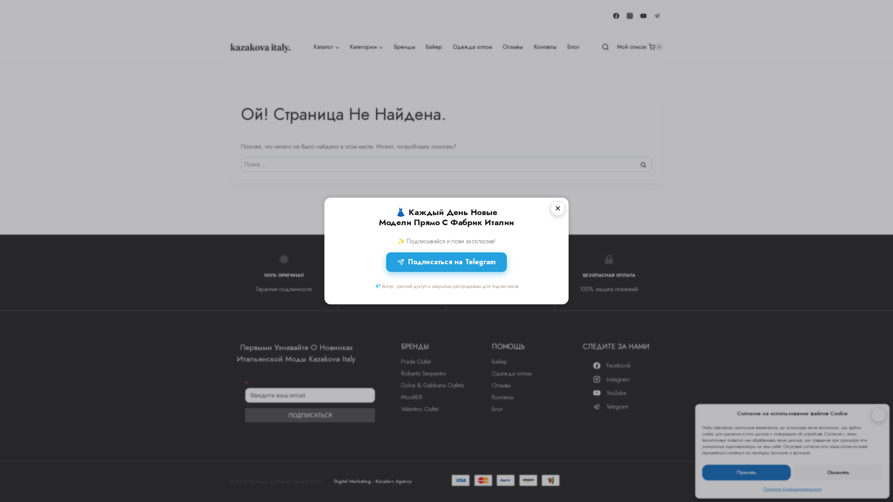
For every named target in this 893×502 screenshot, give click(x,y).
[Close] (557, 208)
